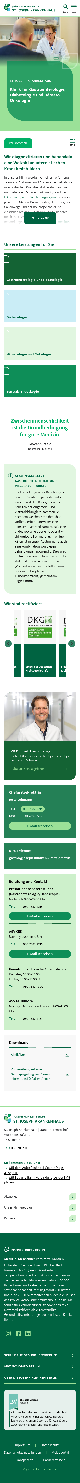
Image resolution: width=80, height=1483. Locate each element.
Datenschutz (50, 1445)
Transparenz (24, 1460)
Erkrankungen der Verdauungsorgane (30, 197)
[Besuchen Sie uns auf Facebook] (18, 1333)
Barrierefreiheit (54, 1460)
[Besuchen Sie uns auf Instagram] (8, 1333)
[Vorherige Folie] (8, 644)
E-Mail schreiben (40, 826)
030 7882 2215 (33, 809)
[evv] (40, 1402)
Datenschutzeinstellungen (22, 1452)
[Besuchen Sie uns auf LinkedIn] (28, 1333)
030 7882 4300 (33, 986)
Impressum (22, 1445)
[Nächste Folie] (72, 644)
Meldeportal (60, 1452)
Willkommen (18, 143)
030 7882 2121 (32, 1019)
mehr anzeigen (40, 217)
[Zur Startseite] (32, 8)
